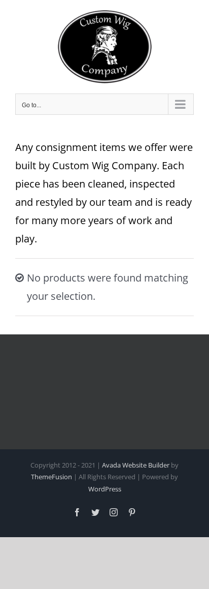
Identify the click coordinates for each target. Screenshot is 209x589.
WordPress (104, 488)
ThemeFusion (51, 476)
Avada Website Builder (135, 465)
